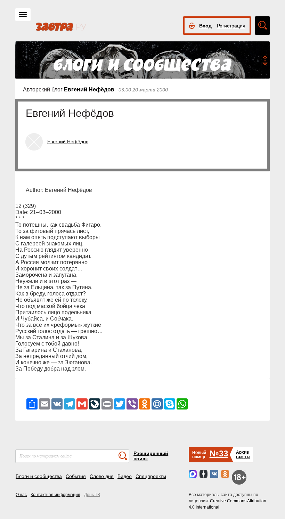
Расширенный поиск (150, 456)
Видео (124, 476)
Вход (205, 26)
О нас (21, 494)
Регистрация (231, 26)
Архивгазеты (243, 454)
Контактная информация (55, 494)
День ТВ (92, 494)
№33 (219, 453)
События (76, 476)
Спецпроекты (151, 476)
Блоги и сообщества (39, 476)
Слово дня (102, 476)
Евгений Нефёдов (89, 89)
